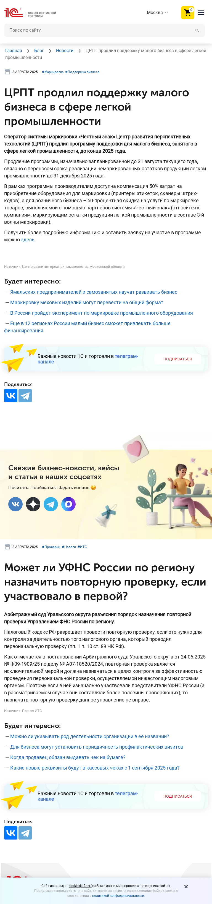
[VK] (15, 504)
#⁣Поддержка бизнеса (82, 72)
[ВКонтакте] (10, 395)
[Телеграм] (51, 504)
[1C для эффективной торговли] (34, 12)
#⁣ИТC (82, 547)
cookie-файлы (80, 886)
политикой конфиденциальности (118, 896)
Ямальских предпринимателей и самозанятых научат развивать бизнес (93, 292)
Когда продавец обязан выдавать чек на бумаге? (68, 757)
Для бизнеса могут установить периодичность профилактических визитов (96, 747)
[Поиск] (197, 30)
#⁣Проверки (51, 547)
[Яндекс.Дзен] (33, 504)
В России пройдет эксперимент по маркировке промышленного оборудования (101, 313)
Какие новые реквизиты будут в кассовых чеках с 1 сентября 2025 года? (95, 768)
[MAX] (68, 504)
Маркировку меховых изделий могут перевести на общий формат (86, 302)
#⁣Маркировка (52, 72)
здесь (28, 239)
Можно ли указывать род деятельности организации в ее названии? (89, 736)
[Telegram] (25, 395)
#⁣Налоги (69, 547)
